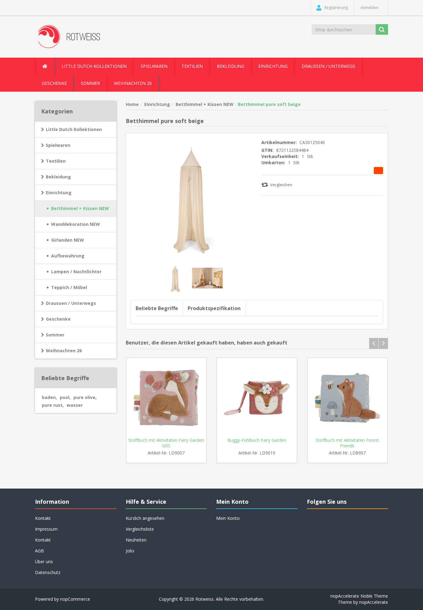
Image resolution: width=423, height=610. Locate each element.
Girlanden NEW (67, 240)
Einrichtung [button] (273, 66)
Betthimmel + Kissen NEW (80, 208)
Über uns (44, 561)
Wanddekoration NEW (75, 224)
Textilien (56, 161)
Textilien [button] (192, 66)
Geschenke (54, 83)
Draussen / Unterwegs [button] (328, 66)
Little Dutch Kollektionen (74, 129)
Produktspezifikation (214, 308)
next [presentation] (383, 343)
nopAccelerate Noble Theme (359, 596)
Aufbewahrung (68, 256)
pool (65, 397)
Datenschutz (47, 572)
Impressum (46, 529)
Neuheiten (136, 540)
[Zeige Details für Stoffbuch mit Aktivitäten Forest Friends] (347, 398)
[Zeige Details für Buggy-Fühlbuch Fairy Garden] (257, 398)
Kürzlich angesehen (145, 518)
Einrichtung (59, 192)
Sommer (55, 335)
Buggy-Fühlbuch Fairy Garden (256, 440)
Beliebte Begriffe (157, 308)
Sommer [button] (90, 83)
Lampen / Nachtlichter (76, 271)
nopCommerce (75, 599)
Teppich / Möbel (69, 287)
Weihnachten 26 (133, 83)
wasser (75, 405)
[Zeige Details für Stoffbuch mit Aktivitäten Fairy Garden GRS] (166, 398)
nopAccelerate (373, 602)
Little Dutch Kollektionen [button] (94, 66)
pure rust (53, 405)
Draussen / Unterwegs (71, 303)
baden (49, 397)
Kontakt (43, 540)
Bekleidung (58, 177)
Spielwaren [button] (154, 66)
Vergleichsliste (140, 529)
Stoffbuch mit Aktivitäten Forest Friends (347, 443)
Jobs (130, 551)
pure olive (85, 397)
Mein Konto (228, 518)
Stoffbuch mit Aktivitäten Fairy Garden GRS (166, 443)
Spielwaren (58, 145)
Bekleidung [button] (230, 66)
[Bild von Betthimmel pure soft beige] (176, 277)
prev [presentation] (373, 343)
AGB (39, 551)
